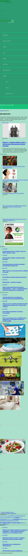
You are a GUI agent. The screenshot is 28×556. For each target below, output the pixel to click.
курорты (12, 517)
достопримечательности (20, 515)
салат (25, 522)
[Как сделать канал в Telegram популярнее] (12, 336)
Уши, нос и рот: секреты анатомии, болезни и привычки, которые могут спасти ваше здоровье (15, 180)
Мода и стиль (6, 41)
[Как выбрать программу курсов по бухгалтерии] (10, 192)
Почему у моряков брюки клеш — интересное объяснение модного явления (15, 144)
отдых (8, 519)
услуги (7, 524)
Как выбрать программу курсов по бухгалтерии (13, 193)
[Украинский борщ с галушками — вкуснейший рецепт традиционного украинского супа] (10, 482)
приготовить (10, 520)
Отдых (4, 46)
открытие (21, 519)
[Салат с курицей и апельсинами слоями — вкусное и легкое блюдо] (11, 511)
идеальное (1, 517)
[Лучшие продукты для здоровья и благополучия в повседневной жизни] (10, 165)
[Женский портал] (6, 2)
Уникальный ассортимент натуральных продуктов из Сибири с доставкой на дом (14, 220)
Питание (5, 64)
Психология (6, 70)
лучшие (16, 517)
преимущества (3, 520)
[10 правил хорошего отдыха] (6, 512)
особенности (3, 519)
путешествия (15, 522)
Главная (2, 110)
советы (4, 524)
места (20, 517)
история (5, 517)
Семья (4, 58)
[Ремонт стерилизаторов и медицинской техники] (12, 394)
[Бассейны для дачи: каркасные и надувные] (12, 351)
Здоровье (5, 35)
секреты (1, 524)
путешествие (5, 522)
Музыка (7, 87)
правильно (25, 519)
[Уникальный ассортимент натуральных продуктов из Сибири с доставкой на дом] (10, 218)
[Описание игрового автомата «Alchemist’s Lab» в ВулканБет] (10, 380)
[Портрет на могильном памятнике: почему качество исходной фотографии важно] (8, 513)
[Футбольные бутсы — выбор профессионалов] (10, 496)
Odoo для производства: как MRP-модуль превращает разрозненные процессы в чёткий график (14, 206)
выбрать (12, 515)
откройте (16, 519)
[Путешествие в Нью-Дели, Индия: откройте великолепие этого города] (12, 438)
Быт (4, 52)
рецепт (22, 522)
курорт (8, 517)
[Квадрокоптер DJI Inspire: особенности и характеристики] (10, 365)
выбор (9, 515)
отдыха (11, 519)
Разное (4, 76)
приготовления (15, 520)
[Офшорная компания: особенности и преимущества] (12, 467)
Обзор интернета (9, 93)
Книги (6, 81)
